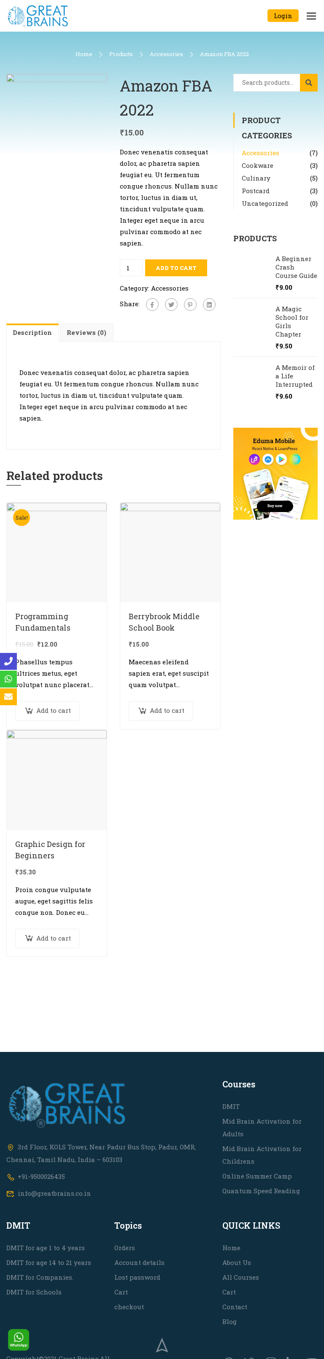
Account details (139, 1262)
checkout (129, 1306)
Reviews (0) (86, 332)
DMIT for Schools (34, 1292)
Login (283, 15)
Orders (124, 1247)
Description (32, 332)
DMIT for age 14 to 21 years (48, 1262)
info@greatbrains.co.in (54, 1193)
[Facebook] (152, 304)
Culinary (256, 178)
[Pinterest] (190, 304)
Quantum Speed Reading (261, 1190)
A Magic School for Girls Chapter (291, 321)
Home (84, 54)
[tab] (33, 332)
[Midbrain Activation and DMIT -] (38, 16)
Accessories (166, 54)
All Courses (240, 1277)
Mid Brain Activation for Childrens (262, 1154)
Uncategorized (265, 203)
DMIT (231, 1106)
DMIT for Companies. (39, 1277)
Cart (121, 1292)
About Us (236, 1262)
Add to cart (176, 268)
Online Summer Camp (257, 1176)
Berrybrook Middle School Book (164, 622)
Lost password (137, 1277)
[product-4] (56, 123)
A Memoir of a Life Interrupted (295, 375)
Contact (234, 1306)
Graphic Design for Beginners (50, 849)
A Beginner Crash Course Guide (296, 267)
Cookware (257, 165)
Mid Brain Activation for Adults (262, 1127)
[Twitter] (171, 304)
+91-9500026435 (41, 1176)
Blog (229, 1321)
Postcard (256, 190)
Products (121, 54)
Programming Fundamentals (42, 622)
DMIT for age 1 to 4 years (45, 1247)
